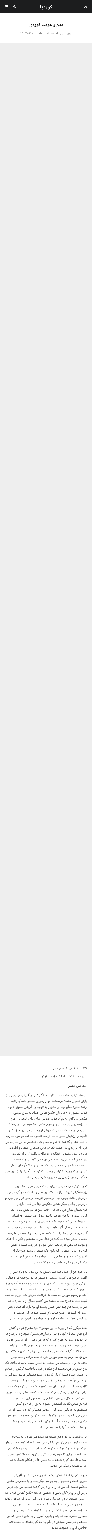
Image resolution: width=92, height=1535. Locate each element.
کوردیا (46, 7)
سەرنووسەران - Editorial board (55, 33)
